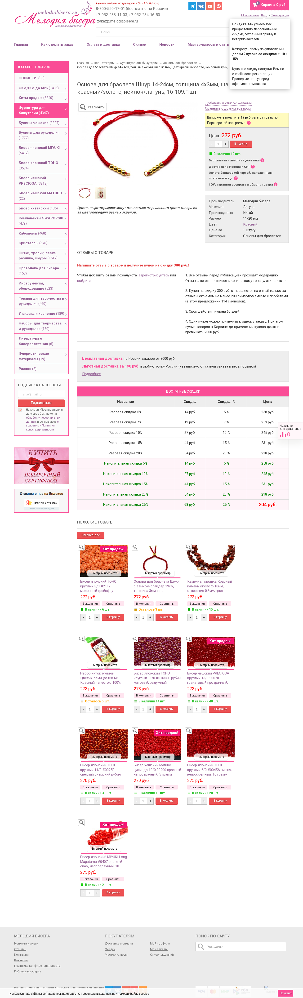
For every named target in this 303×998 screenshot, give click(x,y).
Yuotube (210, 6)
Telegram (192, 6)
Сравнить (290, 430)
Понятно (285, 993)
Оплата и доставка (103, 44)
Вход (264, 15)
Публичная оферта (27, 971)
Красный (250, 224)
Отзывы (20, 949)
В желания (90, 603)
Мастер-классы (116, 954)
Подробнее (91, 374)
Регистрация (280, 15)
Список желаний (162, 954)
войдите (84, 281)
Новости (166, 44)
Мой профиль (160, 943)
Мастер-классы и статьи (209, 44)
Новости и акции (26, 943)
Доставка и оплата (119, 943)
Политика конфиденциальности (37, 965)
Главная (21, 44)
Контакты (21, 954)
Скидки (139, 44)
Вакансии (21, 960)
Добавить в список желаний (228, 103)
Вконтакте (201, 6)
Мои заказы (250, 15)
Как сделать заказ (57, 44)
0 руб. (273, 5)
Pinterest (218, 6)
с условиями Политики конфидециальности (42, 425)
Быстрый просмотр (104, 573)
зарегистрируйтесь (153, 275)
